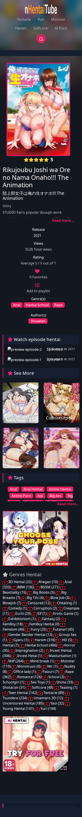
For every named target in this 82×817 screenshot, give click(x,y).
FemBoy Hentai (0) (44, 624)
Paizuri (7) (51, 671)
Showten (38, 321)
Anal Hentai (32, 489)
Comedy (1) (17, 608)
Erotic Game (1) (65, 613)
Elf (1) (42, 613)
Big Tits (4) (35, 597)
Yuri (41, 19)
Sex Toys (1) (40, 682)
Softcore (40, 28)
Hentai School (37, 305)
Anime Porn (21, 495)
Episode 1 (54, 359)
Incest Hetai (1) (29, 655)
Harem (20, 28)
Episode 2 (54, 349)
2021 (37, 235)
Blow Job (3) (59, 597)
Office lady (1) (24, 671)
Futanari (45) (63, 629)
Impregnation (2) (29, 650)
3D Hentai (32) (20, 581)
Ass (40, 495)
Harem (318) (45, 639)
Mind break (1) (42, 661)
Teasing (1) (68, 687)
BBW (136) (25, 587)
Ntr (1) (52, 666)
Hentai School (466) (41, 645)
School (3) (56, 676)
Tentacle (24, 19)
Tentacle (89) (54, 692)
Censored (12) (39, 602)
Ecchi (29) (23, 613)
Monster (58, 19)
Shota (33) (65, 682)
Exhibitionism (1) (22, 618)
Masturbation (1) (62, 655)
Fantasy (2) (51, 618)
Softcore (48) (42, 687)
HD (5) (67, 639)
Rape (58, 305)
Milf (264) (15, 661)
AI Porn (61, 28)
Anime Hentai (60, 489)
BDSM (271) (50, 587)
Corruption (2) (45, 608)
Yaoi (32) (57, 703)
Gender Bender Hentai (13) (30, 634)
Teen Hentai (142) (22, 692)
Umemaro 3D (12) (48, 698)
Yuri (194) (48, 708)
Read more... (63, 220)
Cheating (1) (66, 602)
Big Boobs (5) (44, 592)
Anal (16, 305)
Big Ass (55, 495)
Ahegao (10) (48, 581)
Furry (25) (38, 629)
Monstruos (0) (29, 666)
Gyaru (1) (20, 639)
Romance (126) (29, 676)
